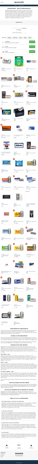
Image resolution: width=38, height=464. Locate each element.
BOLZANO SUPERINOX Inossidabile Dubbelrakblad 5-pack (31, 238)
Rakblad (19, 28)
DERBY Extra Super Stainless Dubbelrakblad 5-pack (29, 305)
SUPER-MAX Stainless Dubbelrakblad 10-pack (18, 288)
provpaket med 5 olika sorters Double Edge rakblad (17, 385)
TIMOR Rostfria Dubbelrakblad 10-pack (6, 85)
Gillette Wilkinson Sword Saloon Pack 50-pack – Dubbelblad (6, 152)
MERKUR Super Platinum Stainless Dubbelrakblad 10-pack (30, 288)
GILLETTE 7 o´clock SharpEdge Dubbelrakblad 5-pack (17, 255)
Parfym (29, 37)
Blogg (2, 456)
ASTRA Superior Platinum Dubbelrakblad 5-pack (17, 323)
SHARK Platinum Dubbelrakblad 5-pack (18, 102)
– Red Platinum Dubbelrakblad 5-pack (5, 221)
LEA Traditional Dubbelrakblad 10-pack (19, 169)
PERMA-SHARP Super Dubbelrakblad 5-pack (30, 254)
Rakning (15, 28)
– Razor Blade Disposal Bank (18, 119)
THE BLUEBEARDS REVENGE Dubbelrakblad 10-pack (5, 305)
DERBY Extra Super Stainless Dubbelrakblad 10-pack (4, 170)
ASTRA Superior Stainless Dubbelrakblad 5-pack (6, 288)
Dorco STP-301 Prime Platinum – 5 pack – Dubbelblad (19, 135)
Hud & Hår (15, 37)
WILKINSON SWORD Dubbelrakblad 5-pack (4, 322)
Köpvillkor (2, 455)
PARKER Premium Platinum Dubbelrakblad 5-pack (31, 102)
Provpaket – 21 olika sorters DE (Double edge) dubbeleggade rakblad (30, 204)
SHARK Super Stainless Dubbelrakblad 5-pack (19, 221)
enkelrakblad (3, 392)
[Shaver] (19, 2)
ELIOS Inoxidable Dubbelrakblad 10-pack (19, 187)
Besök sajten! (32, 41)
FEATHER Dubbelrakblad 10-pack (17, 305)
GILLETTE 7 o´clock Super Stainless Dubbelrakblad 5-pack (5, 255)
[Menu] (1, 2)
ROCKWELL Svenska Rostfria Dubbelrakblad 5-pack (6, 69)
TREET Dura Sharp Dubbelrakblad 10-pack (19, 238)
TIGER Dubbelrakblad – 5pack (17, 85)
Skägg (25, 37)
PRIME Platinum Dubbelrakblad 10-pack (31, 68)
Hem (12, 28)
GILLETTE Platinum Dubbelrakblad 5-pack (17, 153)
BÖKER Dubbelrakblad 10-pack (4, 204)
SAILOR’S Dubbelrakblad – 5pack (29, 85)
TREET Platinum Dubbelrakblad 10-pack (6, 187)
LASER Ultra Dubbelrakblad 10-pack (5, 119)
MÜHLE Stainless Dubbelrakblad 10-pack (17, 204)
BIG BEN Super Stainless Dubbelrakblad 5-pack (31, 187)
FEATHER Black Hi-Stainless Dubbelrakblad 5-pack (31, 221)
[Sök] (2, 2)
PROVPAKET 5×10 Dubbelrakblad (17, 271)
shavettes (13, 391)
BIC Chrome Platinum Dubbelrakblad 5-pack (31, 170)
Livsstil (20, 37)
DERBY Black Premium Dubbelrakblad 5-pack (31, 153)
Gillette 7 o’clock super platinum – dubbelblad (31, 119)
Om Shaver (2, 454)
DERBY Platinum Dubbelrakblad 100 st (18, 68)
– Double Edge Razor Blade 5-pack (31, 135)
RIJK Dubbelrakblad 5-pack (4, 102)
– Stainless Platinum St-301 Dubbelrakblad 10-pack (6, 271)
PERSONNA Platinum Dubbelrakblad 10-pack (6, 238)
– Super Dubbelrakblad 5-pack (31, 271)
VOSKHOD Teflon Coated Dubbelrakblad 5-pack (6, 136)
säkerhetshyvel (3, 332)
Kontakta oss (3, 453)
